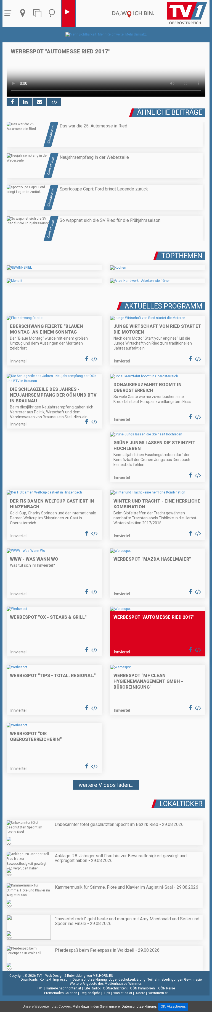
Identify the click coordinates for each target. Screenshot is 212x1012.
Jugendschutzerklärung (127, 979)
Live (68, 13)
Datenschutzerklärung (90, 979)
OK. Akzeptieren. (173, 1006)
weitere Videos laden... (106, 785)
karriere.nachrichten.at (63, 988)
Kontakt (45, 979)
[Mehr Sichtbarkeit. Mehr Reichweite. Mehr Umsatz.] (106, 34)
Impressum (62, 979)
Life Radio (92, 988)
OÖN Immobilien (142, 988)
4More (140, 993)
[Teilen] (39, 102)
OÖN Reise (166, 988)
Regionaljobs (90, 993)
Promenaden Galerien (60, 993)
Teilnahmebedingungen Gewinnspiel (175, 979)
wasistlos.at (122, 993)
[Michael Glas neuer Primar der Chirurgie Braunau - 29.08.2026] (106, 801)
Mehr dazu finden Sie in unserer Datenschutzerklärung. (115, 1006)
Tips (107, 993)
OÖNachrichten (115, 988)
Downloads (29, 979)
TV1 (40, 988)
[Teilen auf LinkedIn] (25, 102)
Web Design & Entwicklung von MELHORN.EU (79, 976)
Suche (53, 13)
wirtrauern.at (158, 993)
